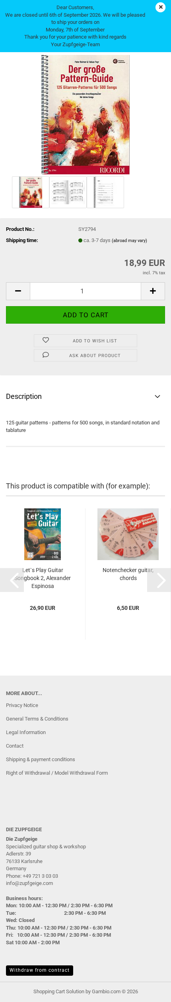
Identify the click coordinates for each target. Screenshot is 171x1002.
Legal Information (26, 732)
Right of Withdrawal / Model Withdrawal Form (57, 773)
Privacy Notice (22, 705)
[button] (18, 291)
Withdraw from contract (40, 970)
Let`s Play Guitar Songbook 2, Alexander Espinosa (42, 578)
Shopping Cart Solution (58, 991)
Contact (14, 746)
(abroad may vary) (129, 240)
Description (24, 396)
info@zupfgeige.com (29, 883)
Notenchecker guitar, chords (128, 574)
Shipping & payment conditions (40, 759)
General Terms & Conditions (37, 719)
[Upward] (149, 990)
